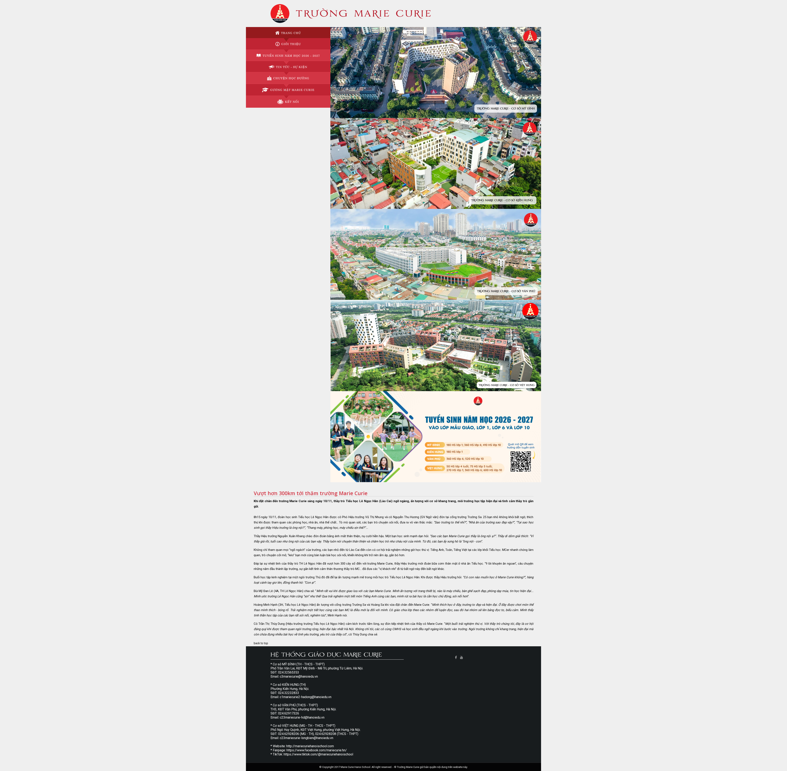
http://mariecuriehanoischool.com (310, 746)
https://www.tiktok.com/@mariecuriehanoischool (318, 754)
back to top (261, 643)
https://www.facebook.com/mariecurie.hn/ (317, 750)
